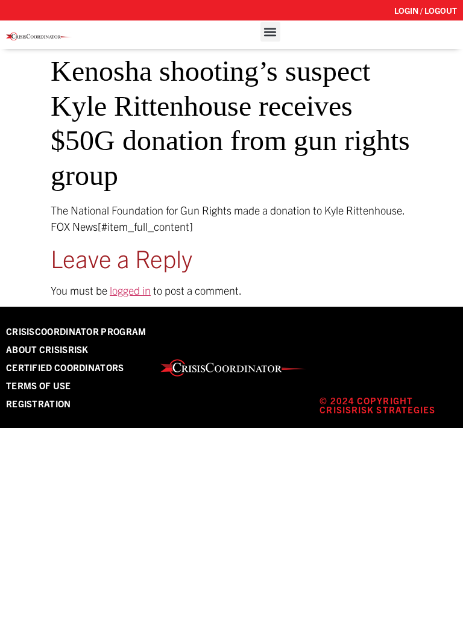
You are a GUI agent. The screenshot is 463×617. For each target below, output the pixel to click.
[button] (270, 32)
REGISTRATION (38, 403)
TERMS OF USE (38, 385)
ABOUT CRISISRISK (47, 349)
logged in (130, 290)
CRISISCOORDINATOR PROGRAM (76, 331)
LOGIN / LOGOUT (425, 10)
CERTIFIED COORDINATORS (65, 367)
